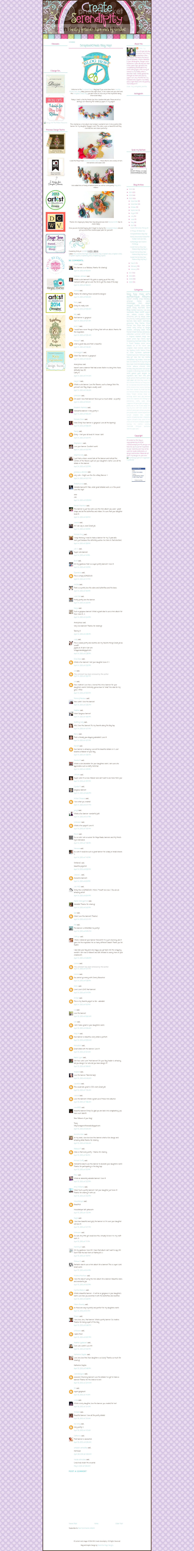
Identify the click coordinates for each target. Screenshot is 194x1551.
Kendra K (77, 760)
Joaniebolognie (79, 1374)
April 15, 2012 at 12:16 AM (82, 1028)
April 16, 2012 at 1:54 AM (82, 1407)
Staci (75, 1175)
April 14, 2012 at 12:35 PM (82, 500)
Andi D (76, 326)
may (128, 408)
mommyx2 (78, 1247)
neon (149, 408)
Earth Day (143, 385)
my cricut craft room (136, 408)
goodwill (134, 373)
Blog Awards (144, 380)
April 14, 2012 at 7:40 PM (82, 857)
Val (75, 671)
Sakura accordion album (92, 161)
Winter (129, 366)
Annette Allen (79, 1134)
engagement (130, 403)
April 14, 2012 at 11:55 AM (82, 414)
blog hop (132, 294)
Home (96, 1524)
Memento (133, 387)
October (133, 207)
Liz (75, 1010)
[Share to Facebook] (95, 251)
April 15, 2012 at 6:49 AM (82, 1078)
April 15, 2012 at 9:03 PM (82, 1285)
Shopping (147, 364)
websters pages (131, 429)
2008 (130, 282)
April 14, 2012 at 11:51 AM (82, 402)
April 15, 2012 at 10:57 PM (82, 1337)
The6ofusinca (78, 484)
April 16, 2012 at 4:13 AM (82, 1430)
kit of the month (139, 346)
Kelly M (76, 1034)
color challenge (143, 399)
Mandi (76, 834)
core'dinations (130, 401)
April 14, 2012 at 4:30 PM (82, 755)
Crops (148, 383)
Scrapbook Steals (87, 89)
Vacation (129, 330)
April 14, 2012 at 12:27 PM (82, 478)
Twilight (134, 394)
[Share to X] (93, 251)
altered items (134, 301)
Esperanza (77, 573)
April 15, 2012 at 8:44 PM (82, 1270)
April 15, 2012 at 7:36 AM (82, 1090)
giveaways (130, 323)
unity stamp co (138, 328)
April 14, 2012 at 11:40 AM (82, 347)
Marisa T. (77, 341)
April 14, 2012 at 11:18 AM (82, 285)
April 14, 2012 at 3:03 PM (82, 693)
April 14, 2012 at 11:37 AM (82, 321)
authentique (133, 296)
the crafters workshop (142, 424)
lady (75, 314)
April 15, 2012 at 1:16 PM (82, 1155)
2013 (130, 195)
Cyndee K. (77, 787)
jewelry (128, 406)
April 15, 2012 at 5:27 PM (82, 1227)
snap (139, 419)
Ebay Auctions (139, 307)
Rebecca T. (77, 1149)
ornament (129, 410)
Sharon (76, 1316)
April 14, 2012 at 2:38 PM (82, 654)
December (134, 201)
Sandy (76, 431)
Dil (75, 1388)
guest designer (142, 373)
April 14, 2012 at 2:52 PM (82, 665)
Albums (146, 296)
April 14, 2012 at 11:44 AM (82, 376)
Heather (76, 710)
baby (128, 357)
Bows (128, 364)
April (132, 225)
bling (133, 369)
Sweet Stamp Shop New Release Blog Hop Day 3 (138, 248)
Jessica (76, 523)
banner (135, 396)
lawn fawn (138, 376)
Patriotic (132, 392)
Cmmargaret (78, 352)
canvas (148, 343)
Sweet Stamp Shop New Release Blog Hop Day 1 (138, 258)
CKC (149, 380)
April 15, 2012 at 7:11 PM (82, 1241)
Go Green (130, 353)
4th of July (140, 362)
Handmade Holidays (141, 341)
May (132, 222)
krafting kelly (79, 722)
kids (132, 406)
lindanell (77, 1072)
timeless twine (142, 360)
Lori (75, 1022)
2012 (130, 198)
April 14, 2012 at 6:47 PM (82, 817)
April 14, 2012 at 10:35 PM (82, 931)
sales (148, 346)
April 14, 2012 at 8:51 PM (82, 881)
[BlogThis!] (91, 251)
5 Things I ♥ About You (137, 231)
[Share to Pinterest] (97, 251)
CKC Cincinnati (130, 383)
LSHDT (142, 312)
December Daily (136, 385)
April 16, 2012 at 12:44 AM (82, 1383)
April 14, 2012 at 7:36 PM (82, 843)
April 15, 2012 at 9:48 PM (82, 1325)
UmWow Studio (142, 394)
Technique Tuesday (145, 355)
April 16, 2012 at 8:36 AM (82, 1442)
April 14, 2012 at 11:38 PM (82, 981)
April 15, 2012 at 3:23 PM (82, 1181)
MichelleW (77, 1046)
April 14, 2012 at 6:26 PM (82, 793)
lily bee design (143, 406)
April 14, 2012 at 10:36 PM (82, 958)
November (134, 204)
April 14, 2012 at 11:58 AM (82, 426)
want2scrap (147, 426)
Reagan (148, 328)
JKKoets (77, 775)
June (132, 219)
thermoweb (130, 426)
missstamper (78, 1201)
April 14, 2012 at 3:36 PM (82, 705)
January (133, 269)
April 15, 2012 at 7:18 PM (82, 1256)
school (148, 412)
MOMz (128, 387)
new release (131, 314)
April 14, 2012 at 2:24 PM (82, 617)
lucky (149, 406)
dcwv (148, 307)
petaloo (143, 319)
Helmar (148, 385)
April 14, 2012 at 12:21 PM (82, 466)
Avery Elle (147, 362)
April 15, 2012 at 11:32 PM (82, 1349)
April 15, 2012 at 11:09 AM (82, 1143)
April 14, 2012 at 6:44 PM (82, 805)
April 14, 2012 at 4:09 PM (82, 717)
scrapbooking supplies (99, 256)
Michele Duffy (79, 1161)
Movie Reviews (134, 389)
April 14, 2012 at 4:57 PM (82, 781)
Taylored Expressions (133, 355)
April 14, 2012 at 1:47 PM (82, 579)
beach (139, 321)
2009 (130, 279)
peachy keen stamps (138, 410)
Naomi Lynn (78, 1057)
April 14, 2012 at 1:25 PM (82, 529)
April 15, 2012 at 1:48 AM (82, 1066)
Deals (143, 330)
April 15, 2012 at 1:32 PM (82, 1170)
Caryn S (77, 381)
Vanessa (77, 848)
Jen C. (76, 549)
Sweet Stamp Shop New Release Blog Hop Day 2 (138, 253)
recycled (145, 412)
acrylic (143, 343)
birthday (129, 369)
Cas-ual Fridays (142, 383)
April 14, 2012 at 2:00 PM (82, 603)
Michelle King (78, 534)
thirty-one (138, 426)
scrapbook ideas (106, 254)
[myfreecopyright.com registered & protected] (138, 460)
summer (137, 334)
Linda (76, 1400)
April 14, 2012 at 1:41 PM (82, 555)
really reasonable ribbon (138, 311)
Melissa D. (77, 1261)
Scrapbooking (136, 475)
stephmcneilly (79, 455)
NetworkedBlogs (136, 468)
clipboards (136, 399)
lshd (142, 305)
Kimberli (77, 1412)
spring (148, 378)
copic (149, 399)
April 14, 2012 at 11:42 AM (82, 359)
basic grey (141, 396)
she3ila (76, 584)
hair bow (141, 357)
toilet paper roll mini (133, 380)
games (137, 403)
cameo (128, 399)
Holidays (147, 299)
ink (149, 403)
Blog (136, 323)
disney (148, 401)
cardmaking (146, 321)
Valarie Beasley (79, 1304)
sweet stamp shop (135, 299)
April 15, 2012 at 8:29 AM (82, 1129)
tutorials (140, 348)
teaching (129, 424)
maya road (141, 325)
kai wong (77, 1424)
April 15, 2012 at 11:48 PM (82, 1368)
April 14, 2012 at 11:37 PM (82, 969)
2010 (130, 276)
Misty (76, 302)
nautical (145, 408)
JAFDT (143, 334)
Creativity (140, 310)
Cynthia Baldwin (79, 1290)
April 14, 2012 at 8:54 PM (82, 896)
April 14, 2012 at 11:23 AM (82, 297)
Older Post (119, 1524)
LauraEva (77, 1084)
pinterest (143, 378)
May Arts (117, 185)
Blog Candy (131, 310)
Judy (75, 639)
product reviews (138, 412)
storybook (141, 422)
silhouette (135, 419)
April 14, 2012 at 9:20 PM (82, 907)
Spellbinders (146, 353)
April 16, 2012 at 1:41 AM (82, 1395)
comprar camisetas (80, 1448)
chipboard (138, 337)
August (133, 213)
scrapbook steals (117, 254)
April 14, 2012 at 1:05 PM (82, 517)
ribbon (148, 317)
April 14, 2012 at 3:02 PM (82, 676)
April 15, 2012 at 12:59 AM (82, 1040)
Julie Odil (77, 596)
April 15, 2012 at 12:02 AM (82, 1016)
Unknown (77, 396)
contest (140, 369)
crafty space (140, 401)
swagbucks (147, 422)
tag (136, 360)
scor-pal (129, 415)
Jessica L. (77, 875)
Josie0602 (77, 1107)
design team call (142, 371)
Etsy (128, 319)
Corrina (76, 291)
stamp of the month (132, 422)
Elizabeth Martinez (80, 408)
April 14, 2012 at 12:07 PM (82, 450)
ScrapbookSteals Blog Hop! (96, 45)
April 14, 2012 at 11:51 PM (82, 1004)
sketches (147, 357)
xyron (137, 429)
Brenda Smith (113, 222)
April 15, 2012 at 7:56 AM (82, 1102)
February (134, 266)
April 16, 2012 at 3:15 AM (82, 1418)
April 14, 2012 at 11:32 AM (82, 309)
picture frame (135, 378)
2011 (130, 273)
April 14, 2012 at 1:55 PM (82, 591)
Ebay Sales (139, 477)
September (134, 210)
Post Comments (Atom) (86, 1528)
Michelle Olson (79, 419)
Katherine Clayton (80, 1354)
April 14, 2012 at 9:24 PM (82, 919)
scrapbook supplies (74, 256)
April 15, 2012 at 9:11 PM (82, 1311)
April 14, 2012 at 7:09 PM (82, 829)
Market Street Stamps (134, 332)
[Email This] (89, 251)
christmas (130, 317)
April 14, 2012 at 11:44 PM (82, 993)
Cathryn (77, 937)
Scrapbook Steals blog (80, 94)
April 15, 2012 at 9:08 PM (82, 1299)
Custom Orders (144, 314)
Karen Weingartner (81, 901)
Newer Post (73, 1524)
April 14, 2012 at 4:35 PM (82, 769)
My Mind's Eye (96, 254)
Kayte (76, 1218)
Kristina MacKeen (80, 1276)
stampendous (131, 360)
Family (132, 319)
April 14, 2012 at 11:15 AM (82, 271)
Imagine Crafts (133, 305)
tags (138, 339)
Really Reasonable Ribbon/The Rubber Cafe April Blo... (140, 238)
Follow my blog (138, 480)
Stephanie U (78, 443)
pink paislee (130, 412)
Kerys (76, 608)
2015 (130, 189)
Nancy (76, 734)
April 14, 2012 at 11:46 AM (82, 390)
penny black (147, 410)
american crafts (145, 366)
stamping (137, 330)
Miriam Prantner (80, 506)
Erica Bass (77, 659)
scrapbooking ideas (86, 256)
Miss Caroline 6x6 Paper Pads (83, 254)
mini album (144, 303)
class (132, 399)
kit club (136, 406)
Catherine (77, 1436)
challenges (131, 303)
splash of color (146, 419)
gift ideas (134, 357)
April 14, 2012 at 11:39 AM (82, 335)
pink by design (140, 317)
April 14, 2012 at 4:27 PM (82, 729)
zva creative (133, 362)
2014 (130, 192)
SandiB (76, 746)
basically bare (132, 321)
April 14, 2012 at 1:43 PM (82, 567)
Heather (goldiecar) (80, 1343)
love (134, 325)
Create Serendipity (137, 472)
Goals (131, 364)
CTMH (136, 383)
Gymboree (138, 353)
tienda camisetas (80, 1459)
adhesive (135, 366)
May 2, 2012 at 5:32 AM (82, 1466)
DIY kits (129, 385)
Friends (148, 319)
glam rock (142, 403)
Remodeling (141, 364)
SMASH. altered (139, 392)
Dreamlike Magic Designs (105, 1545)
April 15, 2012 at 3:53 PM (82, 1196)
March (133, 263)
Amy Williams (79, 1187)
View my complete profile (137, 87)
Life (145, 310)
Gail (75, 913)
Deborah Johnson (80, 276)
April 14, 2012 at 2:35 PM (82, 634)
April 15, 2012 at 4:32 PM (82, 1213)
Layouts (147, 312)
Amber (76, 998)
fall (134, 403)
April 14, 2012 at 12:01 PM (82, 438)
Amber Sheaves (79, 798)
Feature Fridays (145, 350)
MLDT (148, 330)
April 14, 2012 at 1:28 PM (82, 543)
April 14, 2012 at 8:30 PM (82, 869)
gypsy (146, 403)
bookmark (147, 396)
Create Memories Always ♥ (139, 228)
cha (137, 369)
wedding (137, 319)
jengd (76, 810)
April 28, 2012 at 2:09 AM (82, 1454)
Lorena (76, 963)
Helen (76, 986)
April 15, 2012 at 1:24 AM (82, 1052)
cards (148, 301)
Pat (75, 925)
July (132, 216)
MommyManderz (80, 698)
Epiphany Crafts (135, 350)
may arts (144, 294)
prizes (134, 339)
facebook (129, 346)
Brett (76, 561)
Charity (76, 264)
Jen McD (77, 887)
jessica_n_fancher (80, 472)
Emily (142, 48)
